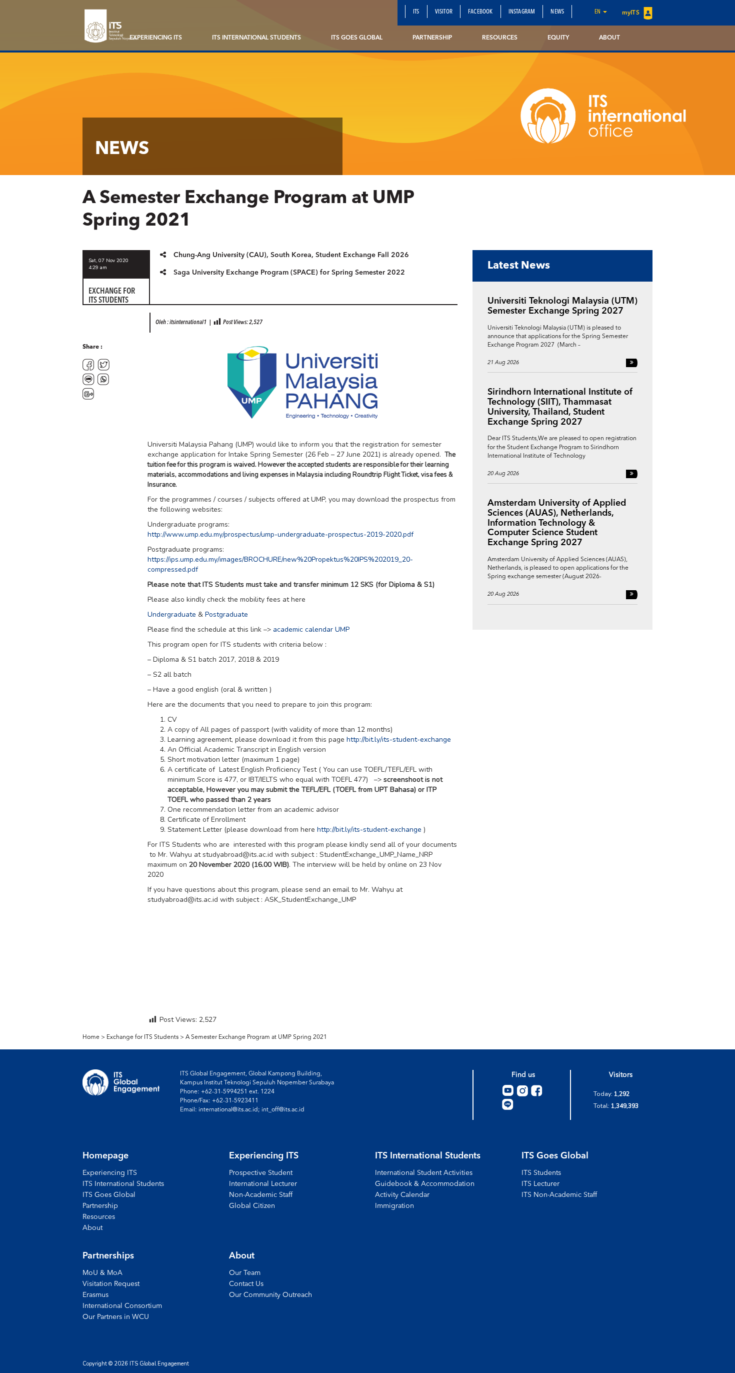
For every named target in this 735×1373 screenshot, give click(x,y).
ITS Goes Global (356, 38)
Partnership (432, 38)
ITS (416, 12)
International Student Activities (423, 1172)
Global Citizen (252, 1205)
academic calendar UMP (311, 629)
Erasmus (95, 1294)
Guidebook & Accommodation (424, 1183)
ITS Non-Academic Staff (559, 1194)
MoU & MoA (102, 1272)
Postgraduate (226, 614)
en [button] (598, 12)
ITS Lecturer (541, 1183)
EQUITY (558, 38)
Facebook (480, 12)
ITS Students (541, 1172)
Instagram (522, 12)
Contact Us (246, 1283)
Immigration (394, 1205)
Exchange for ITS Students (142, 1037)
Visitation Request (111, 1283)
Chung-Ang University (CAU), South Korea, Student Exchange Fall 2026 (291, 255)
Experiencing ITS (156, 38)
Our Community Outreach (270, 1294)
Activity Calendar (402, 1194)
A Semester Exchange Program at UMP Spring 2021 (256, 1037)
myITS (631, 13)
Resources (500, 38)
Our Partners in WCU (115, 1316)
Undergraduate (172, 614)
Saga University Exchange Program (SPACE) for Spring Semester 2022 (289, 272)
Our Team (244, 1272)
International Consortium (122, 1305)
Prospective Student (260, 1172)
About (609, 38)
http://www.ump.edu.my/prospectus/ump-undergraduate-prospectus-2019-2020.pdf (281, 534)
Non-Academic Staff (260, 1194)
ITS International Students (256, 38)
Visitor (443, 12)
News (557, 12)
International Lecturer (263, 1183)
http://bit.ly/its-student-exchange (398, 739)
